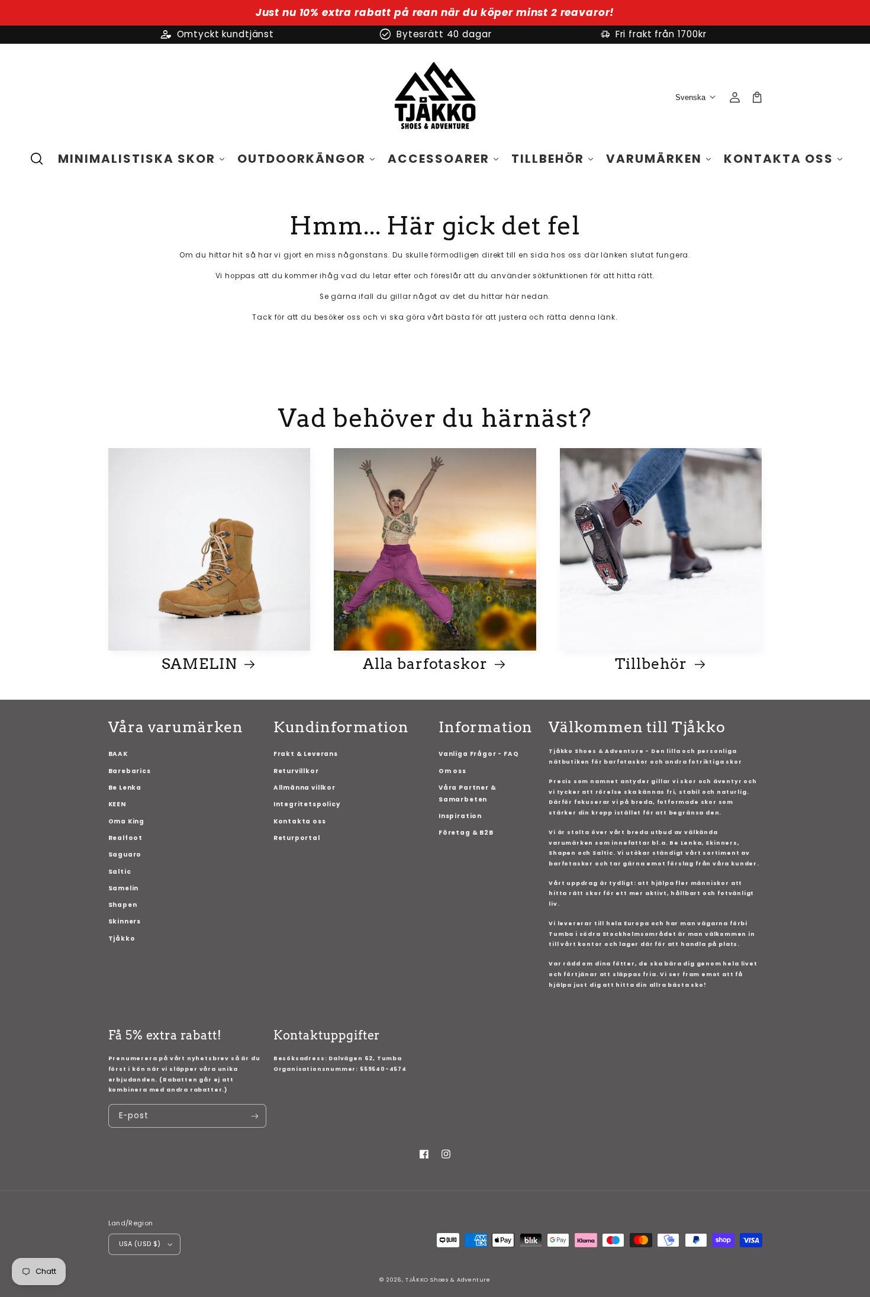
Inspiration (460, 816)
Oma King (126, 821)
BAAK (118, 753)
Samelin (123, 888)
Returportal (296, 837)
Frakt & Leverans (305, 753)
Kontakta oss (299, 821)
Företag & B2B (466, 832)
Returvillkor (296, 771)
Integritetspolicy (306, 804)
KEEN (117, 804)
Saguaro (125, 854)
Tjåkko (122, 938)
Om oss (452, 771)
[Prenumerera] (254, 1116)
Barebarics (129, 771)
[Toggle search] (36, 158)
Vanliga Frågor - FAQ (478, 753)
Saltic (119, 871)
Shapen (122, 904)
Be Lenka (125, 787)
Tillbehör (653, 663)
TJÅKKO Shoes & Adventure (447, 1279)
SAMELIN (201, 663)
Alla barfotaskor (427, 663)
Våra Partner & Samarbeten (467, 793)
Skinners (124, 921)
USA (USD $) (140, 1243)
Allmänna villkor (304, 787)
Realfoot (125, 837)
